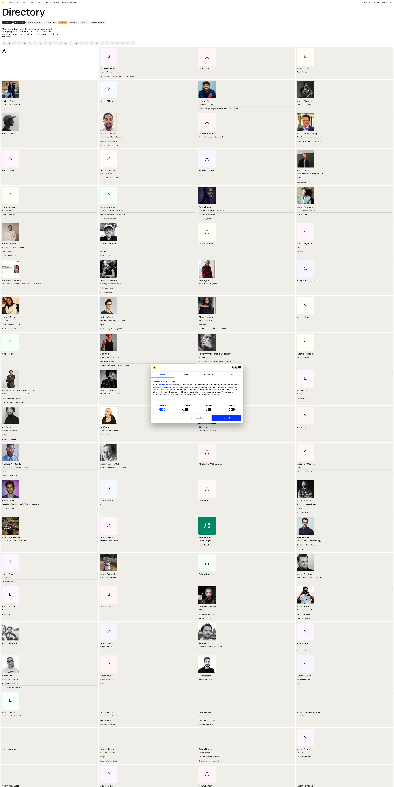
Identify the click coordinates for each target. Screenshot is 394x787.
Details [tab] (185, 374)
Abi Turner (105, 427)
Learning (39, 2)
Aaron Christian (304, 101)
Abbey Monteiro (10, 317)
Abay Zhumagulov (306, 280)
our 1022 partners (166, 384)
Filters (6, 22)
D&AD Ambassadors (97, 22)
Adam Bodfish (304, 500)
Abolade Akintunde (11, 464)
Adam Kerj (7, 676)
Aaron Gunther (107, 170)
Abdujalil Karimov (305, 354)
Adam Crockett (108, 574)
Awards (23, 2)
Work (31, 2)
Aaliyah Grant (303, 68)
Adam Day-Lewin (305, 574)
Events (56, 2)
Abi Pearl (6, 427)
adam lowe (105, 676)
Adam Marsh (205, 676)
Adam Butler (205, 537)
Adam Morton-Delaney (308, 712)
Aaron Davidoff (9, 133)
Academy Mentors (306, 464)
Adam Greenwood (208, 606)
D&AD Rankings (50, 22)
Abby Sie (104, 354)
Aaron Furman (206, 133)
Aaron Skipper (9, 243)
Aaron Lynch (303, 170)
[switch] (185, 409)
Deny (167, 418)
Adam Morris (106, 712)
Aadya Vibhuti (206, 68)
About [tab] (231, 374)
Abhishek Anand (108, 390)
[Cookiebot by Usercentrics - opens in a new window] (232, 367)
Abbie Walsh (106, 317)
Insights (48, 2)
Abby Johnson (304, 317)
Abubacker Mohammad (210, 464)
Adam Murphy (9, 749)
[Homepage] (3, 3)
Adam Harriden (304, 606)
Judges (84, 22)
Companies (73, 22)
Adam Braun (106, 537)
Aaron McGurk (9, 207)
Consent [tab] (162, 375)
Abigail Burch (303, 427)
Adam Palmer (304, 749)
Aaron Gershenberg (307, 133)
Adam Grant (106, 606)
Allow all (227, 418)
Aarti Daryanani (304, 243)
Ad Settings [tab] (208, 374)
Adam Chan (8, 574)
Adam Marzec (304, 676)
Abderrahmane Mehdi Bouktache (215, 354)
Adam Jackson (9, 643)
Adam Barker (205, 500)
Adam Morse (205, 712)
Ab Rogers (204, 280)
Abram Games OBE (109, 464)
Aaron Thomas (206, 243)
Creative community (69, 2)
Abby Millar (7, 354)
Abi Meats (302, 390)
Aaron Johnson (206, 170)
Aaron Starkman (108, 243)
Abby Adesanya (206, 317)
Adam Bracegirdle (11, 537)
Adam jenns (204, 643)
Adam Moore (8, 712)
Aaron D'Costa (107, 133)
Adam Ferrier (8, 606)
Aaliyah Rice (8, 101)
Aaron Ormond (107, 207)
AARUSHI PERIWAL (109, 280)
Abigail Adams (206, 427)
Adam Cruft (205, 574)
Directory (18, 22)
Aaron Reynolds (305, 207)
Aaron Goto (8, 170)
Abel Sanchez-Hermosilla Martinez (19, 390)
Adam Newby (205, 749)
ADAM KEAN (303, 643)
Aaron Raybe (205, 207)
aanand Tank (205, 101)
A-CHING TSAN (107, 68)
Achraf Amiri (8, 500)
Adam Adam (106, 500)
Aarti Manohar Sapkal (12, 280)
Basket (376, 2)
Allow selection (197, 418)
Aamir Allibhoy (107, 101)
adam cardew (304, 537)
